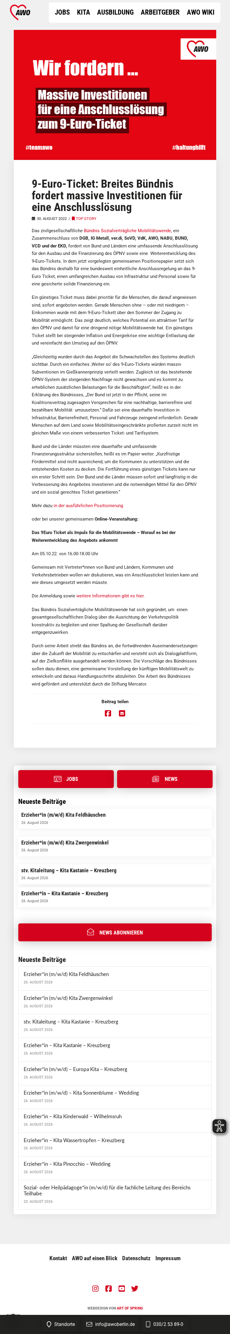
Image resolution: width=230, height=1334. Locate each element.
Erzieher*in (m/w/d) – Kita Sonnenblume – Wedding (81, 1093)
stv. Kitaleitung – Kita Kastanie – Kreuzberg (71, 1022)
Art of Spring (130, 1308)
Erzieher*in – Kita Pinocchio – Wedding (67, 1164)
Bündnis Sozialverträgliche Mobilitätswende (127, 230)
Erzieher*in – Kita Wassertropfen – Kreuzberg (74, 1140)
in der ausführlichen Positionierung (88, 505)
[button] (115, 932)
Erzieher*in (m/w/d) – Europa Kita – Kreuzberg (75, 1069)
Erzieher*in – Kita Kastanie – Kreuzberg (67, 1045)
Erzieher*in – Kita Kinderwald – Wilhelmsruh (73, 1116)
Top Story (86, 218)
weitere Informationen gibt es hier (109, 596)
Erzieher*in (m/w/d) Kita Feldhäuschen (66, 974)
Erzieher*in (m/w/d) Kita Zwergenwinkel (68, 998)
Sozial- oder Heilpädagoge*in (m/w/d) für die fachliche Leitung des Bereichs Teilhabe (107, 1190)
